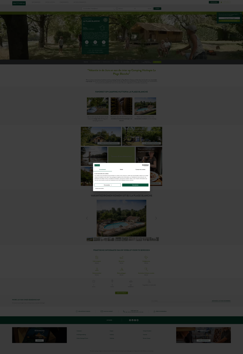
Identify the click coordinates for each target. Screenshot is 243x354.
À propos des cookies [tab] (140, 169)
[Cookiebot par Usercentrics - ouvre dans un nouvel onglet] (143, 165)
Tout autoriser (135, 185)
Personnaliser (107, 185)
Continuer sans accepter (99, 188)
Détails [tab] (121, 169)
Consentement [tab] (102, 169)
